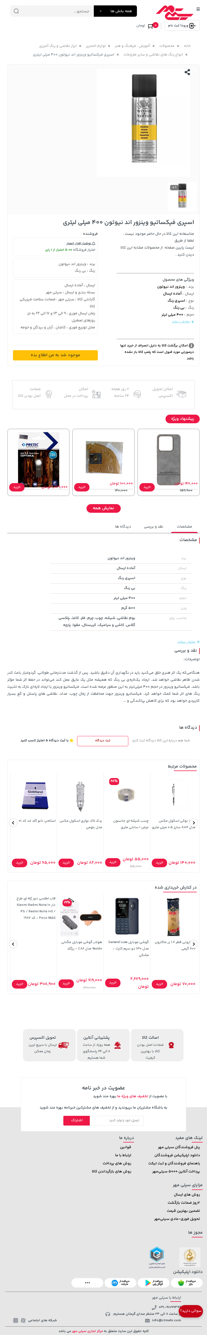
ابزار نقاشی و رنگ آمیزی (58, 46)
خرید (147, 487)
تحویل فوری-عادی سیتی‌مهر (177, 1219)
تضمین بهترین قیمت (183, 1211)
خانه (187, 46)
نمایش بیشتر (181, 321)
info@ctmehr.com (166, 1320)
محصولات (167, 46)
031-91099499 (170, 1307)
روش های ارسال (187, 1195)
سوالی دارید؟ (191, 1311)
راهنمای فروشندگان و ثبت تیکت (174, 1164)
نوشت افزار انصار (79, 243)
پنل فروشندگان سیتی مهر (179, 1147)
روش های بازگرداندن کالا (111, 1172)
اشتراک (77, 1120)
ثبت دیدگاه (102, 740)
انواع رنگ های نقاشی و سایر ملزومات (153, 55)
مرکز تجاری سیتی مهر (87, 1331)
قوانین (125, 1147)
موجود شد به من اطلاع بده (55, 355)
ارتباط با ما (123, 1155)
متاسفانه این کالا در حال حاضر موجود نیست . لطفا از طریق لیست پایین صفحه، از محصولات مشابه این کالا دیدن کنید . (157, 244)
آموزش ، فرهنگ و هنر (132, 46)
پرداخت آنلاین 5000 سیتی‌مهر (176, 1172)
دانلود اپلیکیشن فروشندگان (177, 1155)
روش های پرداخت (117, 1164)
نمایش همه (103, 508)
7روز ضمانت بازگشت (184, 1203)
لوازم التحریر (96, 46)
